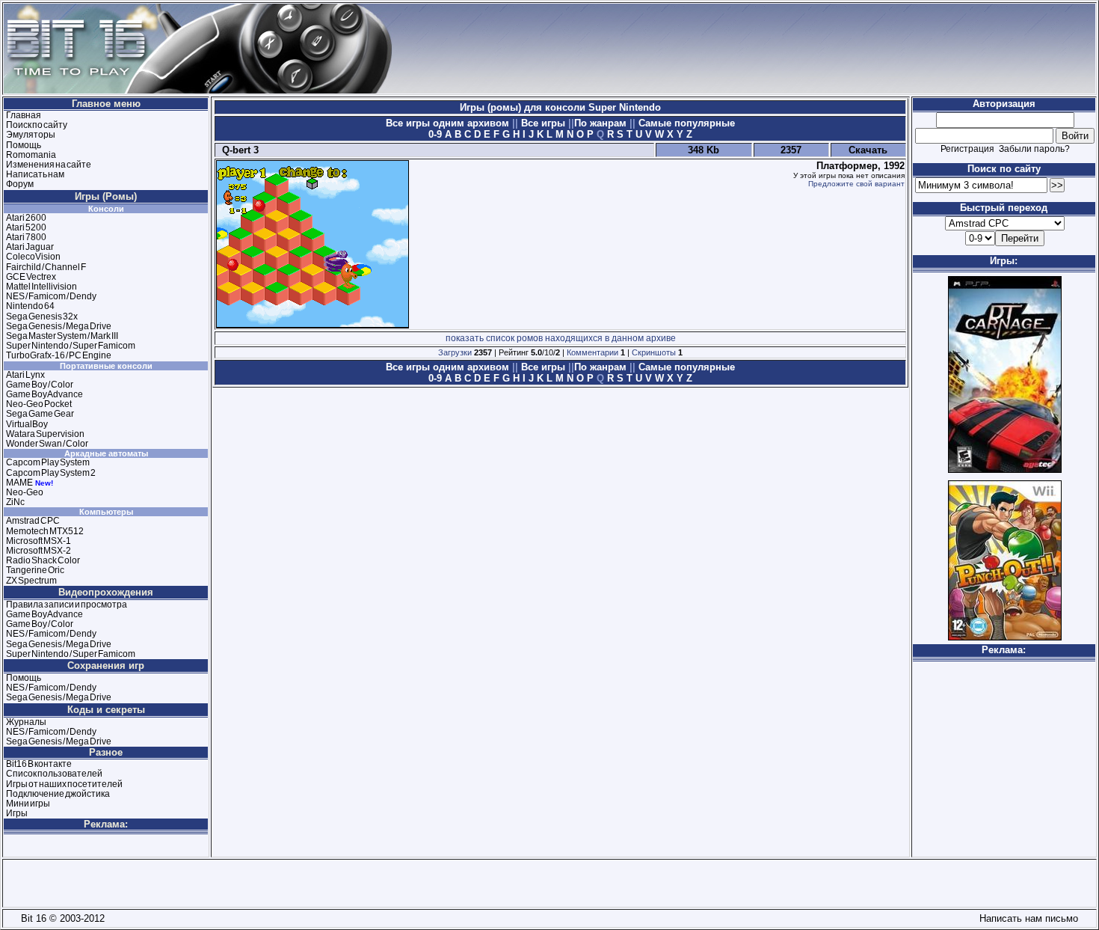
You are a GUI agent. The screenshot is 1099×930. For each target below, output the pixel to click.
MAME (19, 482)
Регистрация (967, 149)
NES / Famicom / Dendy (51, 296)
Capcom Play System (48, 462)
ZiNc (15, 502)
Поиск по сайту (36, 125)
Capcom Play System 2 (51, 473)
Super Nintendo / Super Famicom (70, 345)
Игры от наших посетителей (64, 784)
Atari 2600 (26, 217)
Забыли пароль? (1034, 149)
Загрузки (455, 352)
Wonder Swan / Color (47, 443)
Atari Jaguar (30, 247)
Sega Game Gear (40, 414)
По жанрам (601, 123)
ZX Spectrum (31, 580)
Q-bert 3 (237, 150)
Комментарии (592, 352)
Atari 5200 (26, 227)
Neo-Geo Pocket (39, 404)
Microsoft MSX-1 (38, 541)
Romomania (31, 155)
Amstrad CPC (33, 521)
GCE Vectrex (31, 277)
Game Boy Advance (44, 394)
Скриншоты (654, 352)
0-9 (435, 134)
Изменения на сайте (48, 164)
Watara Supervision (45, 434)
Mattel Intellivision (41, 286)
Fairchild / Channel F (46, 267)
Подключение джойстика (58, 794)
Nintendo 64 (30, 306)
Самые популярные (685, 123)
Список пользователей (54, 773)
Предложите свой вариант (856, 184)
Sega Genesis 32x (42, 316)
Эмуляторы (30, 134)
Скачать (868, 150)
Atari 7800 (26, 237)
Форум (20, 184)
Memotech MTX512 (45, 531)
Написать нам (35, 174)
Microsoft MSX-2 (38, 550)
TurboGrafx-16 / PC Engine (58, 355)
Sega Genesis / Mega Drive (58, 326)
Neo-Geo (24, 492)
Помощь (23, 145)
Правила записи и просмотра (66, 604)
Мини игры (28, 803)
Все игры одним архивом (449, 123)
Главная (23, 115)
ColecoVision (33, 256)
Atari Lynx (25, 375)
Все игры (543, 123)
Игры (17, 813)
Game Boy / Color (39, 384)
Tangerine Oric (35, 570)
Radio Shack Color (43, 560)
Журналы (26, 722)
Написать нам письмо (1025, 918)
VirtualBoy (27, 424)
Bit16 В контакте (39, 764)
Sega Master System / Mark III (62, 336)
